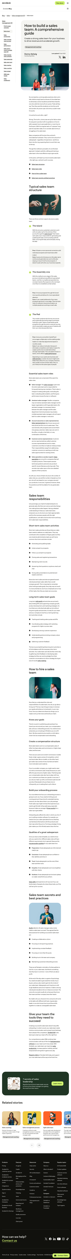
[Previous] (32, 1145)
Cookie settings (31, 1255)
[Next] (39, 1145)
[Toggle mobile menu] (68, 3)
